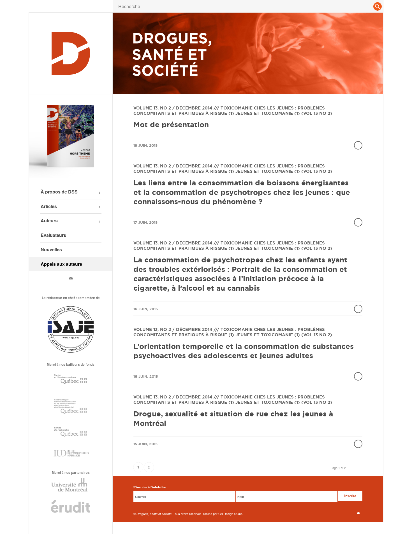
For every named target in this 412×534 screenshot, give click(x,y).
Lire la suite (358, 145)
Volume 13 (145, 108)
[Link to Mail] (70, 278)
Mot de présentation (171, 124)
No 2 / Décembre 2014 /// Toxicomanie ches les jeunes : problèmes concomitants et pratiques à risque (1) (229, 111)
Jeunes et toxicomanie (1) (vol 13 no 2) (283, 113)
